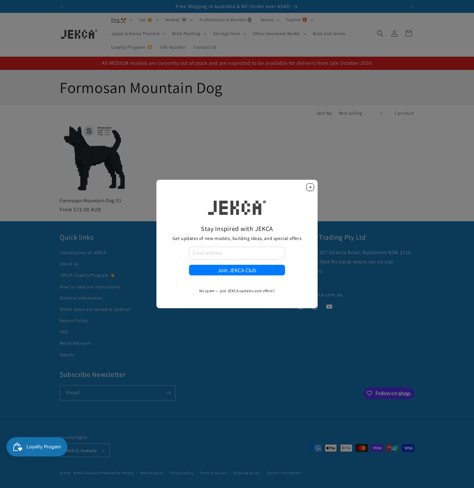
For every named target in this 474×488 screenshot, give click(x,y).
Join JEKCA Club (237, 270)
